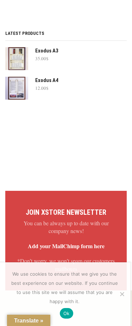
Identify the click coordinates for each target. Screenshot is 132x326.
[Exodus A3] (16, 58)
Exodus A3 (46, 51)
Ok (66, 313)
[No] (121, 293)
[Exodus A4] (16, 88)
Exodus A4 (46, 80)
